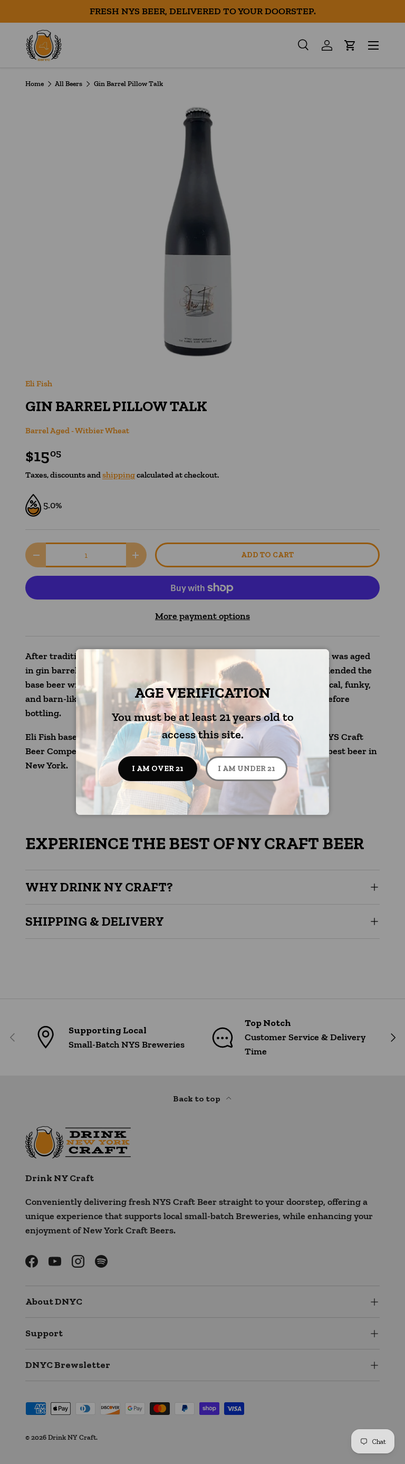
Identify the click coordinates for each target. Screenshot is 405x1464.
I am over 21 (158, 768)
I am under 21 (246, 768)
